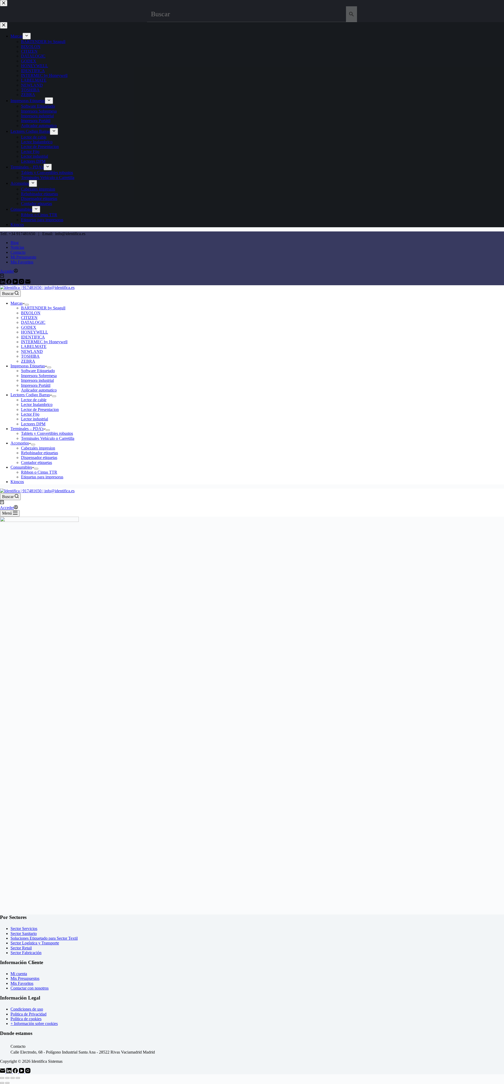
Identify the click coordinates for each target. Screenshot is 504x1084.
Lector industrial (34, 419)
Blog (14, 242)
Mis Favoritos (21, 262)
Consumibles (21, 467)
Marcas (16, 303)
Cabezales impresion (38, 448)
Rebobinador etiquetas (39, 453)
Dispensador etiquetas (39, 457)
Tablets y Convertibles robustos (47, 433)
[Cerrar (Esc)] (18, 1078)
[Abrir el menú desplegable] (27, 304)
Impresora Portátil (35, 385)
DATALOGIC (33, 322)
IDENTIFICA (33, 337)
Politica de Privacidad (28, 1014)
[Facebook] (9, 283)
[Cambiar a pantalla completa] (7, 1078)
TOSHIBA (30, 356)
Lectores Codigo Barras (30, 395)
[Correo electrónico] (27, 283)
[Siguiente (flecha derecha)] (7, 1083)
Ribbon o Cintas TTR (39, 472)
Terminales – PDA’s (27, 428)
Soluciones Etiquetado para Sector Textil (44, 938)
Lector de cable (33, 400)
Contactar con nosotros (29, 988)
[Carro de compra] (2, 276)
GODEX (28, 327)
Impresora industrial (37, 380)
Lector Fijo (30, 414)
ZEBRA (28, 361)
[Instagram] (22, 283)
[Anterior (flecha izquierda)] (2, 1083)
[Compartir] (12, 1078)
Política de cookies (25, 1019)
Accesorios (19, 443)
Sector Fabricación (25, 952)
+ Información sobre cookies (34, 1023)
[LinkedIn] (3, 283)
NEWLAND (32, 351)
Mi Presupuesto (23, 257)
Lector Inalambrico (36, 404)
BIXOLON (30, 313)
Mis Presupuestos (24, 978)
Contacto (17, 252)
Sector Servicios (23, 928)
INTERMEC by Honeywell (44, 342)
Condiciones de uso (26, 1009)
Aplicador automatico (39, 390)
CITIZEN (29, 317)
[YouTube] (16, 283)
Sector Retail (21, 948)
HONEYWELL (34, 332)
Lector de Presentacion (40, 409)
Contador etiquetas (36, 462)
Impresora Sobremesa (39, 375)
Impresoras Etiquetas (27, 366)
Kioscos (17, 481)
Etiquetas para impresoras (42, 477)
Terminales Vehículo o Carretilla (47, 438)
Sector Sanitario (23, 933)
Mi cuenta (18, 973)
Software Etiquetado (38, 370)
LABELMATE (33, 346)
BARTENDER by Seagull (43, 308)
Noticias (17, 247)
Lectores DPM (33, 424)
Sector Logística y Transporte (34, 943)
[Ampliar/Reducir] (2, 1078)
